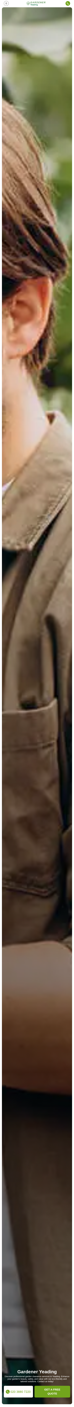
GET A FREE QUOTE (52, 1391)
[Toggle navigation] (6, 3)
